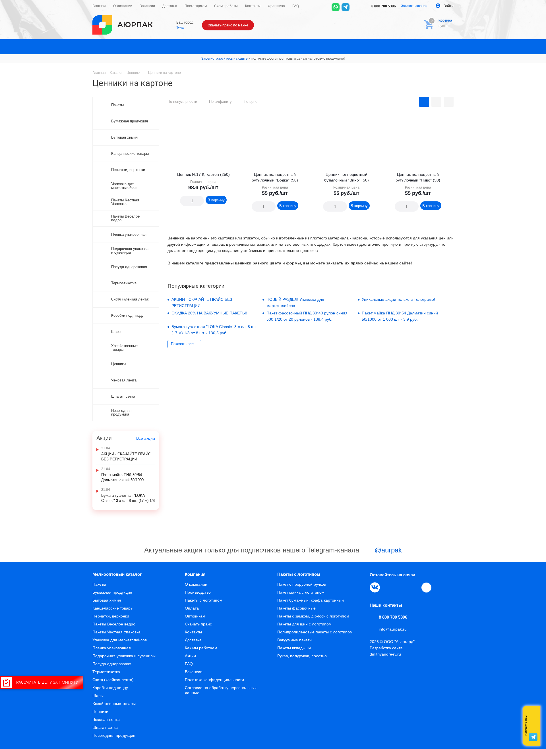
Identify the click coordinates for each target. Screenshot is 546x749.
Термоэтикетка (106, 671)
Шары (98, 695)
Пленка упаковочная (111, 648)
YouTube (401, 587)
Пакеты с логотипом (203, 600)
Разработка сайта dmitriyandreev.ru (386, 651)
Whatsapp (533, 725)
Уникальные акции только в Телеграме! (398, 299)
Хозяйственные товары (114, 703)
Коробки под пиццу (110, 687)
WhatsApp (414, 587)
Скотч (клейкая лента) (113, 679)
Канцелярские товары (112, 608)
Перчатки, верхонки (110, 616)
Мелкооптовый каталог (117, 574)
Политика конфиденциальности (214, 679)
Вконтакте (375, 587)
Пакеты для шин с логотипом (304, 624)
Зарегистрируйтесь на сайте (224, 58)
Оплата (192, 608)
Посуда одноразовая (111, 664)
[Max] (355, 7)
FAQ (189, 664)
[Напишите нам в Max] (533, 714)
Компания (195, 574)
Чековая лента (106, 719)
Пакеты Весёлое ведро (113, 624)
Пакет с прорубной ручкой (301, 584)
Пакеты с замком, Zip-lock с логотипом (313, 616)
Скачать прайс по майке (228, 25)
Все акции (145, 438)
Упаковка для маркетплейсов (119, 640)
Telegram (388, 587)
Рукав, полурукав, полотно (302, 656)
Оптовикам (195, 616)
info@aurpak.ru (393, 629)
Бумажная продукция (112, 592)
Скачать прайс (198, 624)
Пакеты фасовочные (296, 608)
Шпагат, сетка (105, 727)
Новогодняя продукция (113, 735)
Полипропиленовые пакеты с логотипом (315, 632)
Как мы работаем (201, 648)
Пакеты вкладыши (294, 648)
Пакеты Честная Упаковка (116, 632)
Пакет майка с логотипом (300, 592)
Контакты (193, 632)
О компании (196, 584)
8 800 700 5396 (383, 6)
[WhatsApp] (336, 7)
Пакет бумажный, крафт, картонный (310, 600)
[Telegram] (345, 7)
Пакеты (99, 584)
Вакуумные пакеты (294, 640)
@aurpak (387, 550)
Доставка (193, 640)
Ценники (100, 711)
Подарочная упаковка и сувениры (124, 656)
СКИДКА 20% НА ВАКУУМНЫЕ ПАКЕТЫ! (209, 313)
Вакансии (193, 671)
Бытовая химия (106, 600)
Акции (190, 656)
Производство (198, 592)
